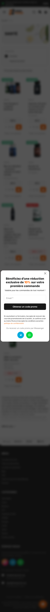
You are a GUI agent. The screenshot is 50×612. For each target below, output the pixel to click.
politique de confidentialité (14, 323)
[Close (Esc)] (46, 273)
